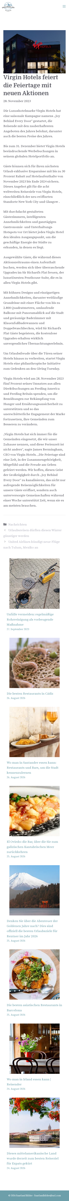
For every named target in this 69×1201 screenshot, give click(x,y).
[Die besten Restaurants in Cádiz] (34, 685)
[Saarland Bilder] (8, 6)
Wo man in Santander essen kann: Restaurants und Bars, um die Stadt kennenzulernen (32, 768)
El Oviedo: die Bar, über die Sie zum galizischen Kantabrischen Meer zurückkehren (32, 847)
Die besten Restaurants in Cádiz (30, 694)
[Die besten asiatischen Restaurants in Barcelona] (34, 997)
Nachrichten (17, 525)
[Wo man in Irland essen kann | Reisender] (34, 1071)
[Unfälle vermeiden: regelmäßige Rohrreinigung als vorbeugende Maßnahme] (34, 606)
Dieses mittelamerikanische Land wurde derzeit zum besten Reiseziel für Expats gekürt (33, 1159)
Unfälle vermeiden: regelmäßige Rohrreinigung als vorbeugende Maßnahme (30, 619)
